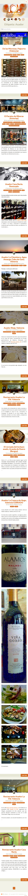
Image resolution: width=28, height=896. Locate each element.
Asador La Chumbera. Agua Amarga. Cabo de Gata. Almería (14, 259)
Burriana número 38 (16, 341)
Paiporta (14, 54)
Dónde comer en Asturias (14, 125)
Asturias (12, 124)
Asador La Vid (14, 809)
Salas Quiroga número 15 (13, 807)
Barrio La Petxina (14, 857)
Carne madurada (16, 191)
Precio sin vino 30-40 (21, 331)
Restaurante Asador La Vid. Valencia (14, 398)
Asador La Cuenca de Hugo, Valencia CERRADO (14, 501)
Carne (18, 54)
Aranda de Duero (21, 455)
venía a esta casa (21, 220)
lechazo (15, 455)
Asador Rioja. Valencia (14, 328)
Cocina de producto (8, 54)
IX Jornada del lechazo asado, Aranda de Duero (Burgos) (14, 449)
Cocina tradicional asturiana (20, 124)
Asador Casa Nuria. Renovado (14, 185)
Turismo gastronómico (8, 122)
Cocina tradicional (17, 122)
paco (21, 53)
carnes (4, 124)
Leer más (24, 95)
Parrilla (7, 124)
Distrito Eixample (21, 855)
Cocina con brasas (14, 56)
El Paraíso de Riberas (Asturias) (14, 117)
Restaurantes (5, 855)
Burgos (12, 456)
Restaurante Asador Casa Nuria (14, 850)
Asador (22, 54)
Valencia (13, 331)
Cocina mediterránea (8, 190)
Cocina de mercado (6, 265)
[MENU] (26, 2)
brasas (24, 265)
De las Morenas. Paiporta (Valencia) (14, 49)
